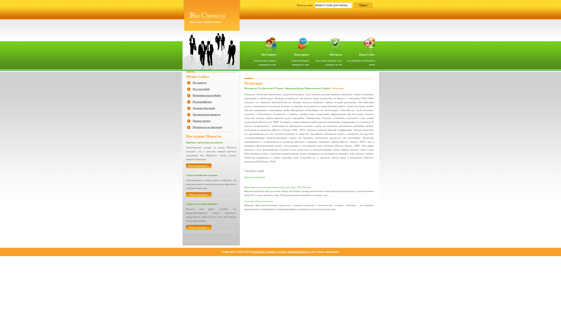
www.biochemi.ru (298, 251)
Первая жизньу (202, 120)
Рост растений (201, 89)
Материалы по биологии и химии (263, 88)
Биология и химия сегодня (269, 251)
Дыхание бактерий (204, 108)
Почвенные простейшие (207, 95)
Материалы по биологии (207, 127)
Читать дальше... (198, 165)
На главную (269, 54)
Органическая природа (206, 114)
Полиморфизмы (202, 101)
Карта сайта (367, 54)
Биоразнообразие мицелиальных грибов (307, 88)
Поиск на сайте (305, 5)
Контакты (336, 54)
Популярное (301, 54)
